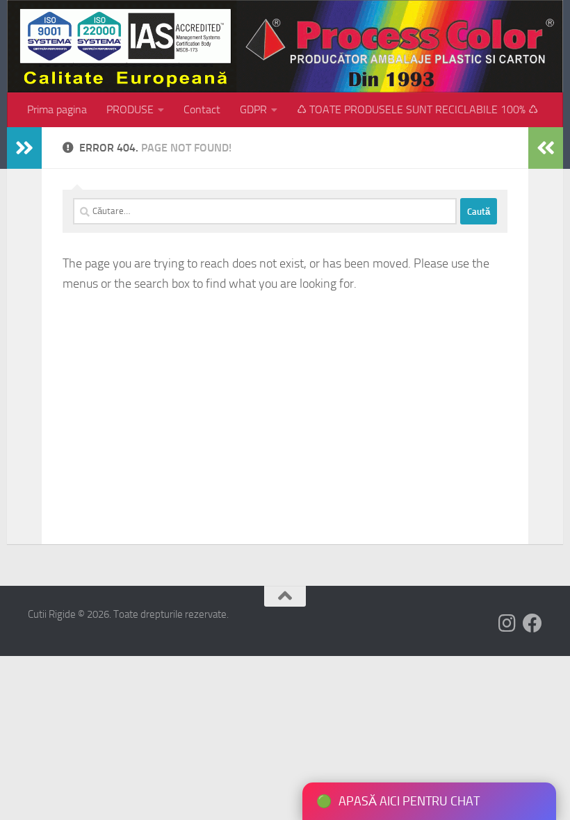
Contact (202, 109)
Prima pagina (57, 109)
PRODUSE (130, 109)
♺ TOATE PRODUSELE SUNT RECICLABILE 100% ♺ (417, 109)
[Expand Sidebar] (24, 148)
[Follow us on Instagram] (507, 623)
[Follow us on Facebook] (532, 623)
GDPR (253, 109)
